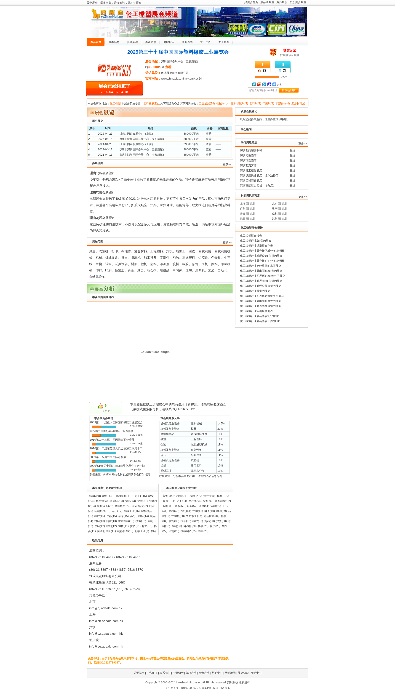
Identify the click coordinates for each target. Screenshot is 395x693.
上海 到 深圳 (247, 203)
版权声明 (191, 672)
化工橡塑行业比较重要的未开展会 (260, 265)
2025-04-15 (105, 139)
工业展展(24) (207, 103)
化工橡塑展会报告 (251, 235)
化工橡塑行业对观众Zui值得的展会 (261, 255)
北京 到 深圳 (279, 203)
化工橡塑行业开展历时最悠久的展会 (262, 296)
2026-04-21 (105, 133)
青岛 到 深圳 (247, 213)
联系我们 (165, 672)
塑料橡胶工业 (151, 103)
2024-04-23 (105, 144)
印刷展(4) (268, 103)
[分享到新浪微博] (259, 84)
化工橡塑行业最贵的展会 (255, 291)
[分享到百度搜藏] (269, 84)
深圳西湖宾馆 (248, 165)
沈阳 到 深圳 (247, 218)
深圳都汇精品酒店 (251, 170)
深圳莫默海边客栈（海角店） (258, 185)
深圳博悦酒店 (248, 155)
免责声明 (204, 672)
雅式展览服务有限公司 (175, 73)
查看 (208, 133)
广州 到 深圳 (247, 208)
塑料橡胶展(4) (239, 103)
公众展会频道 (298, 2)
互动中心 (256, 672)
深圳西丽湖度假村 (251, 150)
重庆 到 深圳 (279, 208)
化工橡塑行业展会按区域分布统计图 (262, 250)
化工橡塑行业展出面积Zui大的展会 (261, 270)
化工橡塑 (115, 103)
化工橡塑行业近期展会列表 (256, 245)
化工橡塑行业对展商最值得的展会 (260, 306)
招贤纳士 (178, 672)
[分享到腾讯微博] (264, 84)
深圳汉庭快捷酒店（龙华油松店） (260, 175)
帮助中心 (217, 672)
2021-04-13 (105, 154)
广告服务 (152, 672)
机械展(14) (223, 103)
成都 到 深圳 (279, 213)
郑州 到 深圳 (279, 218)
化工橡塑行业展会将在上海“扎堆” (260, 321)
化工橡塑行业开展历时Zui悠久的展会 (262, 275)
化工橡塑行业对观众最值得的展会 (260, 286)
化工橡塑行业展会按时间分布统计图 (262, 260)
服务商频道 (267, 2)
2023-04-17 (105, 149)
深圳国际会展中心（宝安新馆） (180, 61)
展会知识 (243, 672)
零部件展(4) (282, 103)
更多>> (227, 164)
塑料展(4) (255, 103)
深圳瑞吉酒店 (248, 160)
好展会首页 (251, 2)
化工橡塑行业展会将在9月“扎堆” (259, 316)
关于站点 (138, 672)
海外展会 (281, 2)
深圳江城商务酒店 (251, 180)
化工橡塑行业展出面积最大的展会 (260, 301)
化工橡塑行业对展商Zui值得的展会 (261, 281)
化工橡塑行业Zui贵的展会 (255, 240)
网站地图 (230, 672)
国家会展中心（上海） (141, 133)
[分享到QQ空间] (253, 84)
